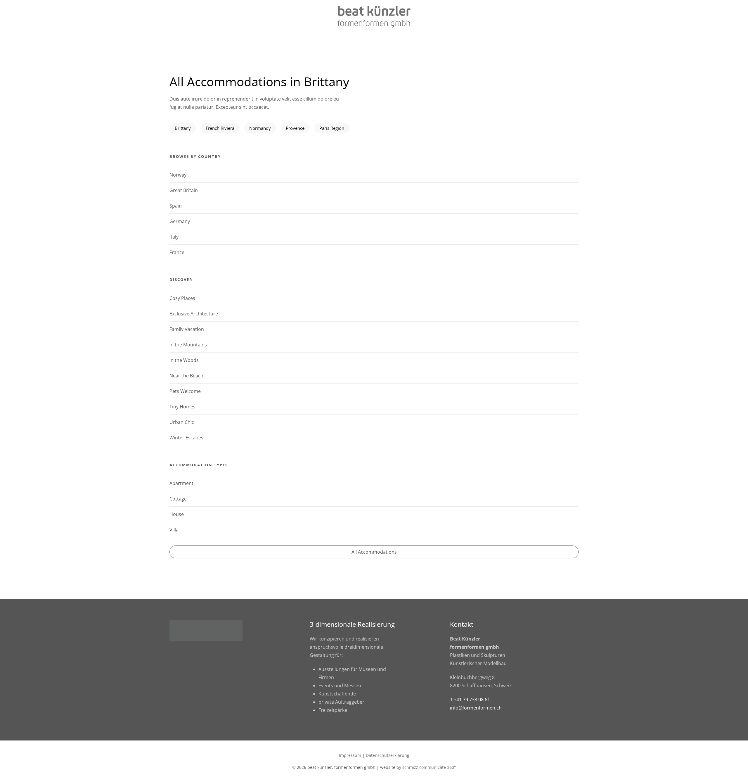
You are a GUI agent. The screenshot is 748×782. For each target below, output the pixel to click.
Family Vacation (186, 329)
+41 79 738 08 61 (472, 699)
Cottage (178, 499)
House (176, 514)
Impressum (350, 755)
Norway (177, 175)
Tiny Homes (182, 406)
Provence (295, 128)
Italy (174, 237)
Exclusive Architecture (193, 313)
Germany (179, 221)
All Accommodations (374, 552)
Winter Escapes (186, 437)
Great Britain (183, 190)
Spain (175, 206)
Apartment (181, 483)
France (176, 252)
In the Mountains (188, 344)
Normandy (260, 128)
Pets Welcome (185, 391)
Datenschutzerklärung (387, 755)
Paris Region (331, 128)
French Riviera (220, 128)
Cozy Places (182, 298)
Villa (174, 529)
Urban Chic (181, 422)
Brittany (183, 128)
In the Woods (184, 360)
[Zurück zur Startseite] (374, 16)
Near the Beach (186, 375)
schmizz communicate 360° (429, 767)
